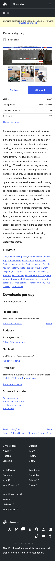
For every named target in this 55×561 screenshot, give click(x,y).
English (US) (8, 378)
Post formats (18, 275)
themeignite (13, 39)
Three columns (21, 282)
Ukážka (33, 445)
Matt (7, 499)
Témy (32, 450)
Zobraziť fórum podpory (14, 342)
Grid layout (17, 271)
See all (49, 323)
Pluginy (32, 455)
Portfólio (7, 275)
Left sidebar (29, 271)
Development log (11, 398)
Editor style (40, 260)
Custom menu (14, 260)
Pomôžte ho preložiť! (27, 23)
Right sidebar (31, 275)
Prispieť (34, 480)
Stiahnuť (40, 90)
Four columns (32, 268)
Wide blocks (17, 286)
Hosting (7, 455)
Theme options (30, 279)
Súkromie (7, 460)
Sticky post (16, 279)
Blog (5, 256)
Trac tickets (8, 408)
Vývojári (7, 480)
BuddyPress (10, 509)
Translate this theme (12, 384)
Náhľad (14, 90)
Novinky (7, 450)
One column (41, 271)
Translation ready (37, 282)
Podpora (7, 475)
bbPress (8, 504)
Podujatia (34, 475)
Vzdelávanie (9, 470)
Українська (31, 378)
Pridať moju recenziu (12, 323)
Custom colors (35, 256)
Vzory (32, 460)
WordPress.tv (11, 485)
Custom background (17, 256)
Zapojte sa (34, 470)
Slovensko (14, 522)
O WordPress (9, 445)
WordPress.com (12, 494)
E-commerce (28, 260)
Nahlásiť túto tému (11, 361)
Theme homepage (11, 122)
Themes (6, 13)
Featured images (33, 264)
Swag (33, 485)
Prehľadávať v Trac (12, 405)
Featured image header (14, 264)
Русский (19, 378)
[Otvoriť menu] (50, 4)
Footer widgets (18, 268)
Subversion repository (13, 401)
